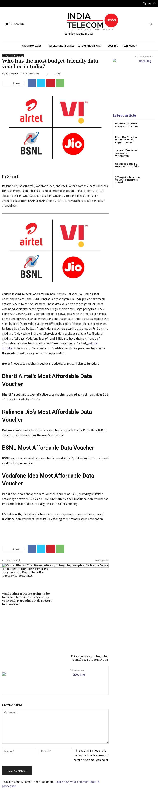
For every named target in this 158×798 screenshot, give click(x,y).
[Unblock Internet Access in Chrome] (149, 127)
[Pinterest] (50, 83)
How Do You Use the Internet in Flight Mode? (126, 140)
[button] (151, 24)
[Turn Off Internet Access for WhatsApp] (149, 154)
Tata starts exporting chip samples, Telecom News (90, 658)
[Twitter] (134, 24)
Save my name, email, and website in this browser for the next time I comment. (91, 755)
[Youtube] (142, 24)
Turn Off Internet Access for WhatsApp (126, 153)
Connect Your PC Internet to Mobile (127, 165)
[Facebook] (126, 24)
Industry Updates (13, 56)
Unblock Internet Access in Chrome (126, 125)
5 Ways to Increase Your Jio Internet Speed (127, 180)
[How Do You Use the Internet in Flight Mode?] (149, 141)
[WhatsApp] (60, 83)
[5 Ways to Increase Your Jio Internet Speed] (149, 181)
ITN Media (12, 73)
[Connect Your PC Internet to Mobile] (149, 167)
